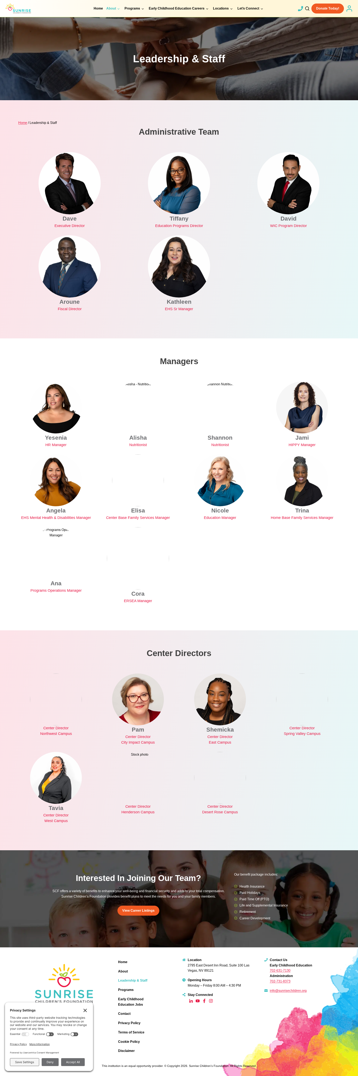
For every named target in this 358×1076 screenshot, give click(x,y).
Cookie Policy (129, 1041)
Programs (126, 990)
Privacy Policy (129, 1023)
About (123, 971)
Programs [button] (132, 8)
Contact (124, 1013)
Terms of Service (131, 1032)
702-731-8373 (280, 981)
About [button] (111, 8)
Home (98, 8)
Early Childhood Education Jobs (131, 1001)
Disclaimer (126, 1051)
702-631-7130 (280, 970)
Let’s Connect (248, 8)
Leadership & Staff (132, 980)
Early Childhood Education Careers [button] (176, 8)
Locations (221, 8)
